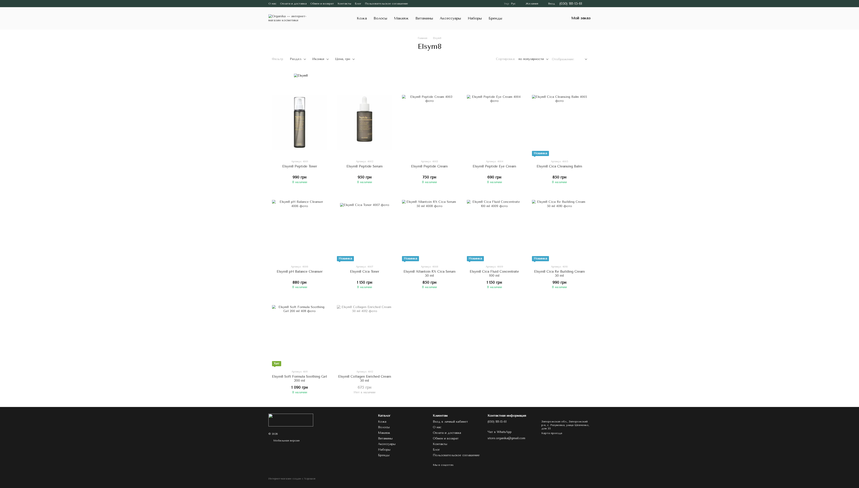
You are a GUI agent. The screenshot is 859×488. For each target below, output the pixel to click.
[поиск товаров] (554, 18)
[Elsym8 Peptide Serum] (364, 122)
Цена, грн (342, 59)
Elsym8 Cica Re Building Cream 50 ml (559, 274)
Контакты (344, 3)
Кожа (362, 18)
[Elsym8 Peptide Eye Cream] (494, 122)
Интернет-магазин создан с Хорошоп (291, 478)
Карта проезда (551, 433)
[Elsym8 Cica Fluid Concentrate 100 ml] (494, 227)
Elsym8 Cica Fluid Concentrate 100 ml (494, 274)
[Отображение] (582, 59)
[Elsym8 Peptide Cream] (429, 122)
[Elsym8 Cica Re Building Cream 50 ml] (559, 227)
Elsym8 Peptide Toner (299, 166)
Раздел (295, 59)
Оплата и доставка (293, 3)
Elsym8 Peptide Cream (429, 166)
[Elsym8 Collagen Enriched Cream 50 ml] (364, 332)
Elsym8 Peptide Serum (365, 166)
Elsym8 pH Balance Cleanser (300, 272)
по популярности (531, 59)
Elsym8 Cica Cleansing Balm (559, 166)
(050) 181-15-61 (570, 3)
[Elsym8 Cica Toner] (364, 227)
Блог (358, 3)
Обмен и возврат (322, 3)
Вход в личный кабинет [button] (450, 421)
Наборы (475, 18)
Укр (506, 3)
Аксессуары (450, 18)
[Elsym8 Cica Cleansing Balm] (559, 122)
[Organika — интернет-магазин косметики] (290, 419)
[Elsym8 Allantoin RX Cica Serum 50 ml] (429, 227)
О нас (272, 3)
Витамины (424, 18)
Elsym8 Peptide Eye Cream (494, 166)
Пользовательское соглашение (386, 3)
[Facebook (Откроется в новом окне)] (419, 3)
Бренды (495, 18)
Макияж (401, 18)
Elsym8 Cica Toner (364, 272)
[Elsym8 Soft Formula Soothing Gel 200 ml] (299, 332)
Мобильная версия (286, 440)
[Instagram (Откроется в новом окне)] (414, 3)
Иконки (318, 59)
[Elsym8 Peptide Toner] (299, 122)
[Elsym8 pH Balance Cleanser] (299, 227)
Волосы (380, 18)
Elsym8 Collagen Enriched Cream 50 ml (364, 379)
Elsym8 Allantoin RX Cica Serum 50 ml (429, 274)
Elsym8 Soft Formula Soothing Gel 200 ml (299, 379)
